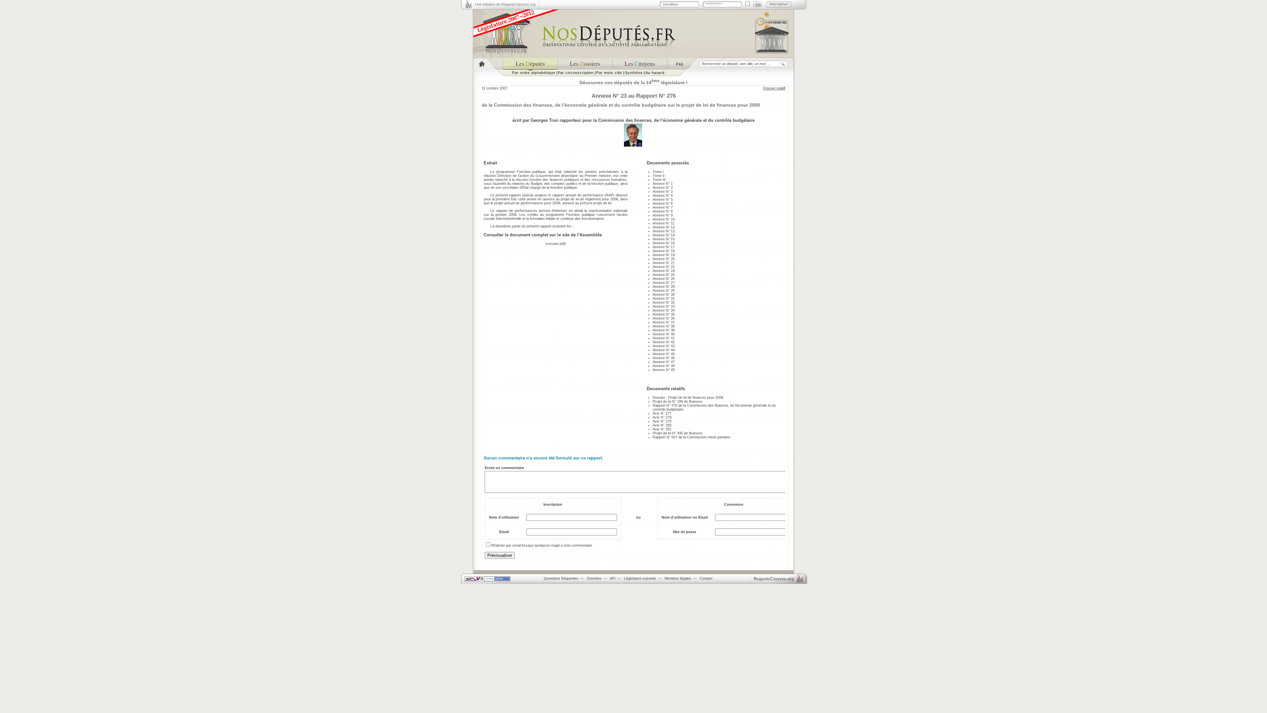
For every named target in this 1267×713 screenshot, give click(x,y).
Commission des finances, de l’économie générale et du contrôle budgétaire (676, 120)
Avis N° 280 (662, 425)
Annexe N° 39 (664, 330)
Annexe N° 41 (664, 338)
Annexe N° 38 (664, 326)
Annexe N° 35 (664, 314)
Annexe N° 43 (664, 346)
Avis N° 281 (662, 429)
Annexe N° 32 (664, 302)
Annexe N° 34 (664, 310)
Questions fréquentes (561, 578)
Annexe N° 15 (664, 239)
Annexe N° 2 (663, 187)
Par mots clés (609, 73)
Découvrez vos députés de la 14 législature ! (633, 82)
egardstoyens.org (774, 578)
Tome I (658, 172)
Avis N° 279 (662, 421)
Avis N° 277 (662, 413)
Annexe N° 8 (663, 211)
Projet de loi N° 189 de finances (677, 401)
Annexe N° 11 (663, 223)
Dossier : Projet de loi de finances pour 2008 (688, 397)
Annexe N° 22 (664, 267)
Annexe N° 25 (664, 275)
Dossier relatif (774, 88)
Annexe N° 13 (664, 231)
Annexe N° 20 (664, 259)
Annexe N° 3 (663, 191)
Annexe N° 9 (663, 215)
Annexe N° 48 (664, 366)
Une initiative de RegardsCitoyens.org (505, 4)
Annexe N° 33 (664, 306)
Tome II (659, 176)
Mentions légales (678, 578)
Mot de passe (684, 532)
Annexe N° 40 (664, 334)
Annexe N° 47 (664, 362)
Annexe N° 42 (664, 342)
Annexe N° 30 (664, 294)
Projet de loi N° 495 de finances (677, 433)
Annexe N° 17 (664, 247)
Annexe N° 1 (663, 184)
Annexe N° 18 (664, 251)
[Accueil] (488, 64)
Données (594, 578)
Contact (706, 578)
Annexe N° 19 (664, 255)
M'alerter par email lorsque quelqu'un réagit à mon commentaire (541, 545)
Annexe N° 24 (664, 271)
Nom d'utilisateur (504, 517)
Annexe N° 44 (664, 350)
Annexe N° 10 (664, 219)
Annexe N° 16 (664, 243)
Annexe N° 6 (663, 203)
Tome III (659, 180)
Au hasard (655, 73)
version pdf (556, 244)
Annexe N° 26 (664, 279)
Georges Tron (544, 120)
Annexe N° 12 (664, 227)
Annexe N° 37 (664, 322)
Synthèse (633, 73)
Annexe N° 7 (663, 207)
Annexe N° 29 (664, 290)
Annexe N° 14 (664, 235)
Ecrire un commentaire (504, 468)
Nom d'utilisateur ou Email (685, 517)
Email (504, 532)
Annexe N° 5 (663, 199)
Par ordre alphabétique (533, 73)
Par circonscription (576, 73)
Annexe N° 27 (664, 283)
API (612, 578)
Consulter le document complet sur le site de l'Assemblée (543, 234)
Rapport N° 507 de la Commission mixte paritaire (691, 437)
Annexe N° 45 (664, 354)
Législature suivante (640, 578)
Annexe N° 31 (664, 298)
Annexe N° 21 (664, 263)
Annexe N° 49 (664, 370)
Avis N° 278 (662, 417)
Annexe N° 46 (664, 358)
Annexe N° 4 (663, 195)
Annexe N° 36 (664, 318)
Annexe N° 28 (664, 287)
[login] (757, 4)
